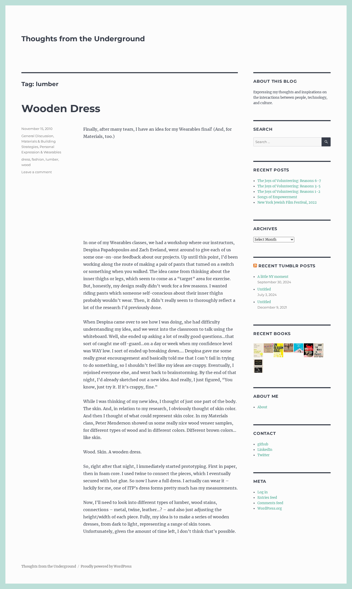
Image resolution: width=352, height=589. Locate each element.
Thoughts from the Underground (83, 38)
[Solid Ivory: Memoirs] (258, 366)
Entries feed (267, 497)
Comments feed (270, 503)
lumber (52, 159)
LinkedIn (264, 449)
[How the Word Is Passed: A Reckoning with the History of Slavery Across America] (318, 350)
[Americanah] (268, 348)
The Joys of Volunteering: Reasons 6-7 (289, 181)
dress (25, 159)
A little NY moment (272, 277)
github (262, 444)
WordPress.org (269, 508)
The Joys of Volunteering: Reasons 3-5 (289, 186)
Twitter (263, 455)
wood (26, 165)
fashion (38, 159)
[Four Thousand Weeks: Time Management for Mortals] (258, 350)
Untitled (264, 289)
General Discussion (37, 136)
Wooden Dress (60, 108)
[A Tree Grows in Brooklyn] (288, 348)
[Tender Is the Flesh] (308, 350)
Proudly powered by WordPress (106, 566)
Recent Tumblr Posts (286, 265)
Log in (262, 492)
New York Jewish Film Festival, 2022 (287, 202)
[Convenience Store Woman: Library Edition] (298, 348)
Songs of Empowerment (277, 197)
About (262, 407)
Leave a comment (36, 172)
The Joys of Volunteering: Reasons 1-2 (288, 191)
